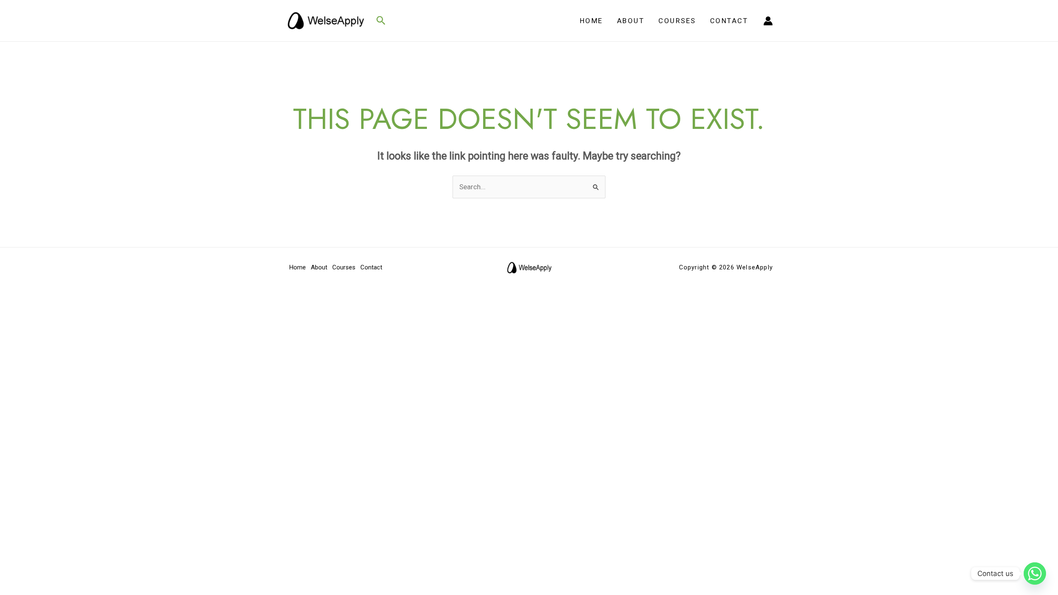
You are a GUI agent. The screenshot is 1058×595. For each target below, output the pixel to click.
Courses (677, 21)
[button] (381, 21)
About (631, 21)
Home (591, 21)
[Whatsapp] (1035, 573)
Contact (729, 21)
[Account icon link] (768, 21)
